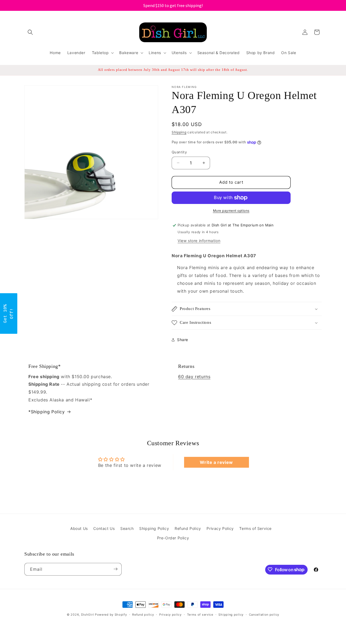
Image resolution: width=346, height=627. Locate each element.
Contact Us (104, 528)
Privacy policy (170, 614)
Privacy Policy (220, 528)
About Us (79, 528)
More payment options (231, 211)
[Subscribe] (115, 569)
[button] (30, 32)
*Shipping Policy (46, 411)
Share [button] (182, 339)
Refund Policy (188, 528)
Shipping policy (231, 614)
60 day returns (194, 376)
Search (127, 528)
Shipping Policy (154, 528)
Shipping (179, 132)
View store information (199, 240)
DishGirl (87, 614)
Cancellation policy (264, 614)
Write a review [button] (216, 462)
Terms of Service (255, 528)
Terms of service (200, 614)
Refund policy (143, 614)
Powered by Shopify (111, 614)
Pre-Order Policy (173, 538)
